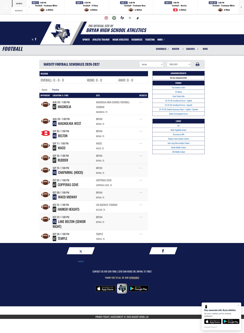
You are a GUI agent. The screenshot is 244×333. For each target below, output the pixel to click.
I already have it (210, 327)
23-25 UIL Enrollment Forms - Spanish (178, 104)
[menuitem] (106, 17)
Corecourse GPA (178, 134)
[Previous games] (29, 7)
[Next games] (241, 7)
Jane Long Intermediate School (178, 143)
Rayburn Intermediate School (178, 138)
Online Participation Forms (178, 113)
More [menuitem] (160, 39)
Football (80, 261)
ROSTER (175, 48)
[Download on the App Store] (212, 321)
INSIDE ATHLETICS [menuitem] (120, 39)
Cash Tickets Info (179, 96)
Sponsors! (134, 277)
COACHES (190, 48)
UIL (178, 125)
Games (44, 89)
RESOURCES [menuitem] (136, 39)
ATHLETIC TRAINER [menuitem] (101, 39)
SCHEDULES (161, 48)
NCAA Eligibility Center (179, 129)
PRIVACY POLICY (102, 316)
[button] (46, 7)
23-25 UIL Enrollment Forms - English (178, 100)
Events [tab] (19, 3)
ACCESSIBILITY (117, 316)
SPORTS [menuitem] (86, 39)
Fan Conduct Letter (178, 87)
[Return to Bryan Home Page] (60, 33)
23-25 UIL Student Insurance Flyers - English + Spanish (178, 109)
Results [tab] (19, 10)
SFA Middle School (178, 151)
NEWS (205, 48)
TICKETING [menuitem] (150, 39)
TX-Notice (178, 91)
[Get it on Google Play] (231, 321)
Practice (55, 89)
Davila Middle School (178, 147)
